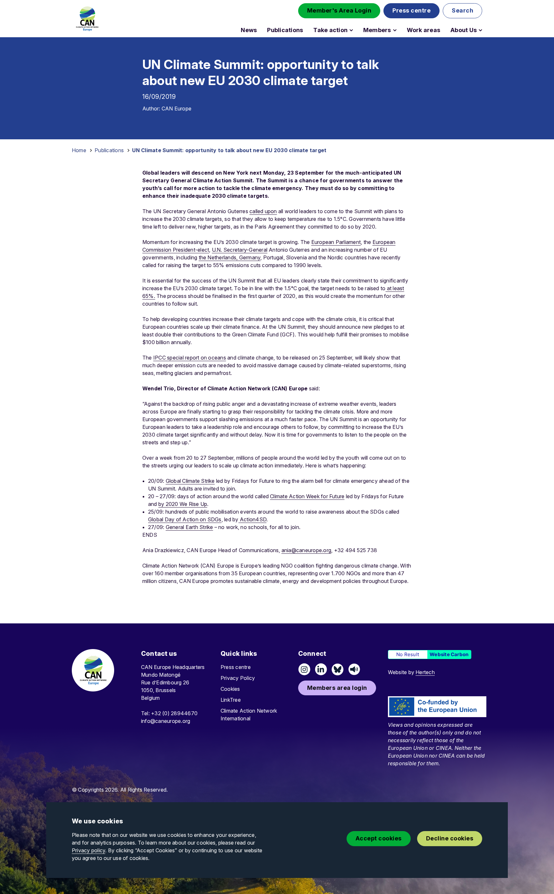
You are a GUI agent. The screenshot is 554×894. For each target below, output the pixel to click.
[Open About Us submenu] (480, 30)
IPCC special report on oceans (189, 357)
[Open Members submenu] (395, 30)
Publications (285, 30)
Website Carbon (449, 654)
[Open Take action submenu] (351, 30)
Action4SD (252, 519)
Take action (330, 30)
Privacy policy (88, 850)
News (249, 30)
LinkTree (231, 700)
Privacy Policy (238, 678)
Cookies (230, 689)
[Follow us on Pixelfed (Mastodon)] (338, 669)
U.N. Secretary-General (239, 250)
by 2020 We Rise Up (182, 504)
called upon (263, 211)
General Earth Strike (189, 527)
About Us (463, 30)
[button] (339, 10)
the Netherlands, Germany (230, 257)
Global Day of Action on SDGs (185, 519)
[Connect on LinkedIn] (321, 669)
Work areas (423, 30)
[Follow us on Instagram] (304, 669)
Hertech (425, 672)
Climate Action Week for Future (307, 496)
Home (79, 150)
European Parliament (336, 242)
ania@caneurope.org (306, 550)
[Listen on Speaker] (354, 669)
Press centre (236, 667)
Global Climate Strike (190, 481)
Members (377, 30)
